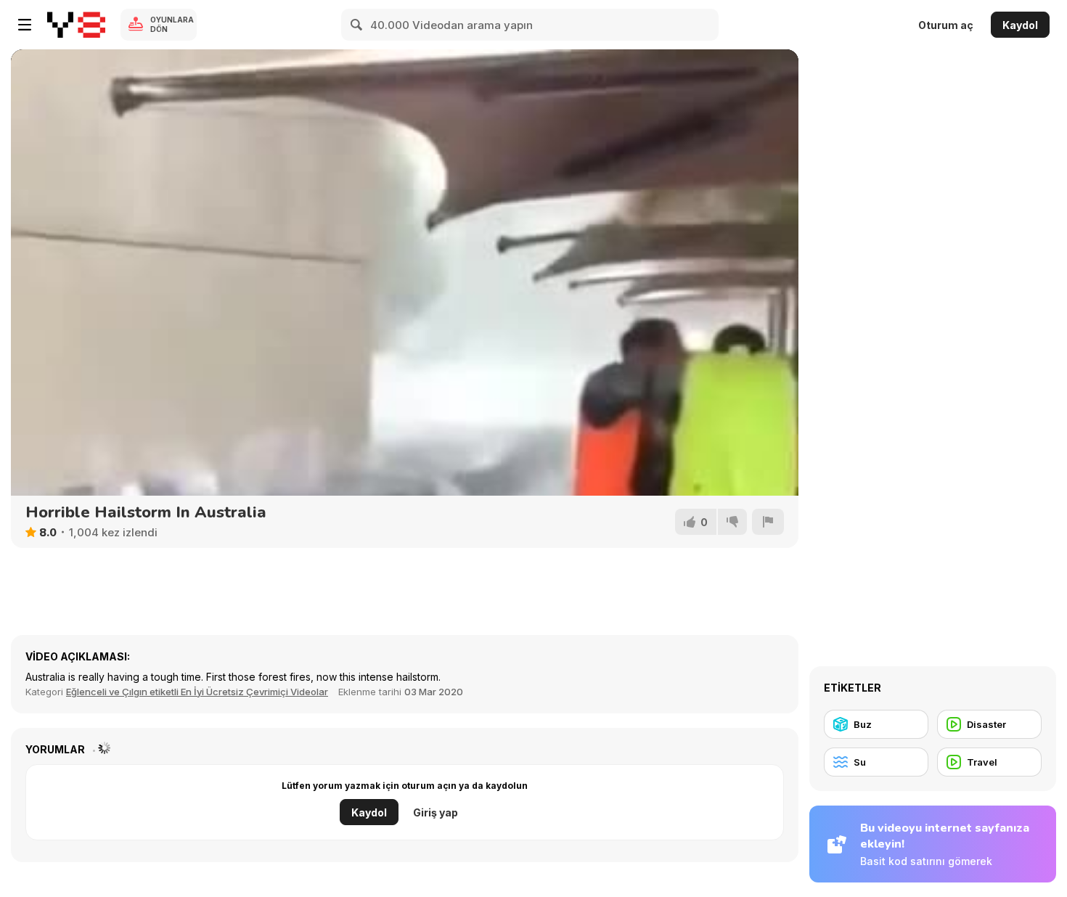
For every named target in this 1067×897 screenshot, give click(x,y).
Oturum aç (945, 25)
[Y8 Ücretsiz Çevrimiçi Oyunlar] (76, 25)
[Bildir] (768, 522)
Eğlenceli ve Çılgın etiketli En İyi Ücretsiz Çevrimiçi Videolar (197, 691)
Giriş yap (435, 812)
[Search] (357, 25)
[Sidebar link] (24, 24)
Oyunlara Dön (172, 24)
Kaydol (1020, 25)
